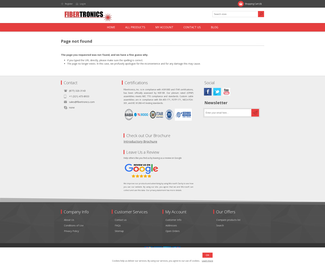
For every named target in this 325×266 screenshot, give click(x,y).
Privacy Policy (71, 231)
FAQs (118, 225)
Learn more (207, 260)
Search (261, 14)
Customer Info (173, 219)
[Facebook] (208, 92)
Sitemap (119, 231)
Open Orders (173, 231)
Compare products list (228, 219)
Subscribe (255, 113)
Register (69, 3)
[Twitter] (217, 92)
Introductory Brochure (140, 141)
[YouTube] (226, 92)
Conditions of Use (74, 225)
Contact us (121, 219)
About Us (69, 219)
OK (207, 255)
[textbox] (235, 14)
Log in (83, 3)
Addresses (171, 225)
